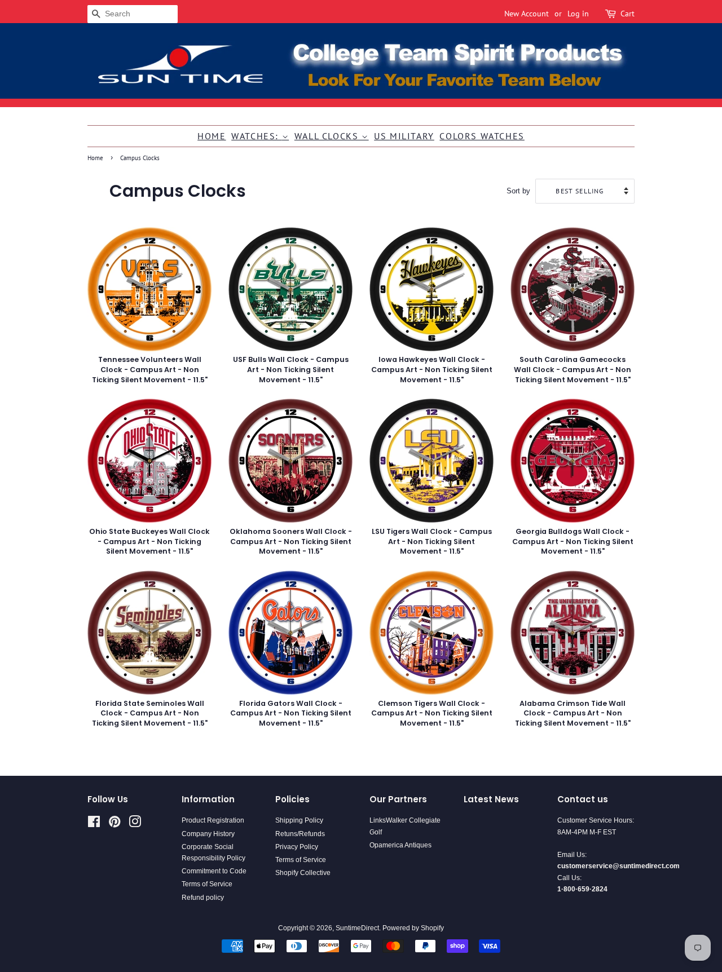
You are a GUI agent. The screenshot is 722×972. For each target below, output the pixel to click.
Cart (627, 13)
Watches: (256, 136)
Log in (578, 13)
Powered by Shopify (413, 928)
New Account (526, 13)
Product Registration (213, 820)
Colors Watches (481, 136)
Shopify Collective (303, 873)
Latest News (491, 799)
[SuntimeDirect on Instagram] (135, 824)
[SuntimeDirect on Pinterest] (114, 824)
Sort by (518, 191)
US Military (404, 136)
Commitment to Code (214, 871)
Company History (208, 834)
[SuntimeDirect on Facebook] (93, 824)
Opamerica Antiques (400, 845)
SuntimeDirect (357, 928)
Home (211, 136)
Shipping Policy (299, 820)
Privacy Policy (296, 847)
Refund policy (203, 898)
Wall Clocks (328, 136)
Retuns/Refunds (300, 834)
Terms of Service (207, 884)
